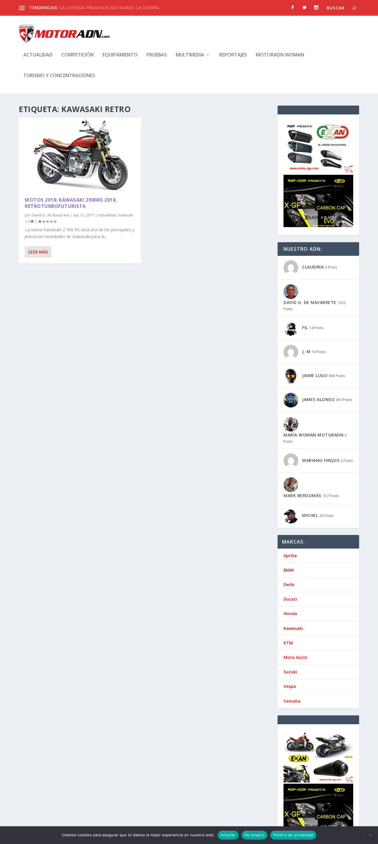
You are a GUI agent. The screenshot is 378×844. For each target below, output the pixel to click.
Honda (290, 613)
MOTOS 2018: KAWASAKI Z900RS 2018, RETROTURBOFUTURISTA (71, 203)
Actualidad (38, 55)
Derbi (289, 584)
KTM (288, 643)
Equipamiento (120, 55)
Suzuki (290, 672)
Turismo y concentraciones (59, 76)
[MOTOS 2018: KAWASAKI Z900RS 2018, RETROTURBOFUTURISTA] (80, 154)
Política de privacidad (293, 834)
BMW (289, 570)
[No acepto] (370, 835)
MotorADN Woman (280, 55)
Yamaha (292, 701)
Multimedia (190, 55)
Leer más (38, 252)
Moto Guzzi (295, 657)
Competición (77, 55)
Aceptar (228, 834)
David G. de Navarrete (50, 215)
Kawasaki (125, 215)
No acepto (254, 834)
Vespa (290, 686)
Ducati (290, 599)
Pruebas (156, 55)
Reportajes (233, 55)
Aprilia (290, 555)
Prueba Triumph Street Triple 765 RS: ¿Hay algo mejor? (112, 7)
